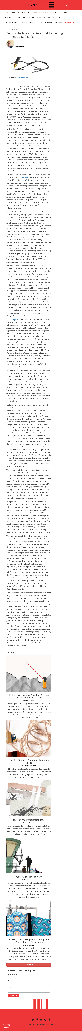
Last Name (11, 988)
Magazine (26, 13)
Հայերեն (48, 22)
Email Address (12, 974)
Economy (65, 13)
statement (24, 177)
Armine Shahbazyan (22, 77)
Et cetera (41, 17)
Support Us (69, 22)
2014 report (13, 320)
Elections (36, 13)
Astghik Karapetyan (30, 765)
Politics (56, 13)
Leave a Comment (29, 965)
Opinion (47, 13)
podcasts (15, 13)
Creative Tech (28, 17)
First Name (11, 981)
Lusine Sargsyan (30, 823)
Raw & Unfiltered (11, 22)
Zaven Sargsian (30, 945)
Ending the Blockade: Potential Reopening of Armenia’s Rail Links (36, 35)
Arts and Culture (55, 17)
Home (6, 13)
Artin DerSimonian (30, 880)
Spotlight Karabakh (12, 17)
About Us (58, 22)
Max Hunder (21, 46)
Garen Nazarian (30, 700)
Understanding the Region (31, 22)
